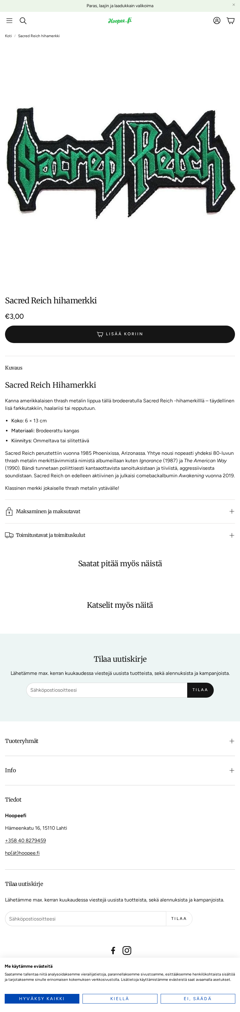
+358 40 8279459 (25, 840)
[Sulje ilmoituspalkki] (233, 4)
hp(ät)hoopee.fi (22, 853)
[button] (9, 20)
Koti (8, 36)
